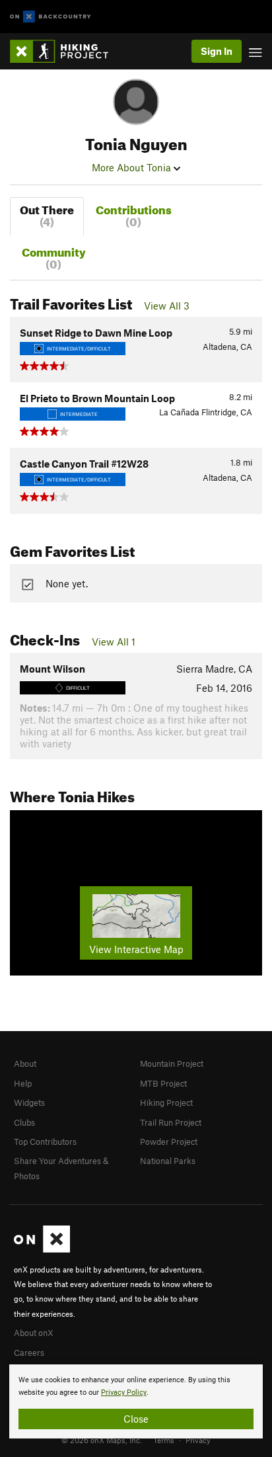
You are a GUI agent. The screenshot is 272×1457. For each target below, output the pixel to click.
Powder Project (168, 1141)
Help (23, 1083)
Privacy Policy (124, 1392)
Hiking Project (166, 1102)
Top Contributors (45, 1141)
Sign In (216, 51)
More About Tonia (133, 167)
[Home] (65, 51)
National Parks (167, 1160)
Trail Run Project (170, 1122)
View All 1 (113, 641)
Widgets (29, 1102)
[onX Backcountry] (50, 17)
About (25, 1063)
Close (136, 1419)
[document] (136, 1401)
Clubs (24, 1122)
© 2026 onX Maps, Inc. (101, 1439)
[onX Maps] (42, 1249)
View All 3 (166, 306)
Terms (163, 1439)
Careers (29, 1352)
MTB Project (163, 1083)
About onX (33, 1332)
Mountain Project (171, 1063)
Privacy (198, 1439)
